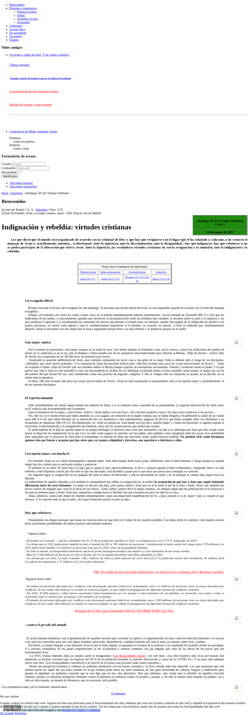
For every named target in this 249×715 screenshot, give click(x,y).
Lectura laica (17, 29)
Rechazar (20, 713)
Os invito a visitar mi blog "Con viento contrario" (39, 54)
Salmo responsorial (110, 271)
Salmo (21, 15)
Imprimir (42, 209)
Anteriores (15, 25)
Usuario (6, 164)
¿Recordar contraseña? (23, 186)
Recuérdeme (9, 172)
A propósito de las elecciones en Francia (34, 91)
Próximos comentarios (23, 8)
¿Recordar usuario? (21, 183)
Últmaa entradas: (19, 65)
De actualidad (17, 32)
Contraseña (9, 168)
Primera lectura (88, 271)
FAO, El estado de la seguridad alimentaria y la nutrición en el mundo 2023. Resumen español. (159, 572)
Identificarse (10, 176)
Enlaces (14, 39)
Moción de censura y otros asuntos (30, 104)
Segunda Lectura (27, 18)
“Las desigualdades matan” (129, 655)
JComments (118, 693)
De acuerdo (7, 713)
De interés (15, 36)
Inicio (5, 193)
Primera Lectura (27, 11)
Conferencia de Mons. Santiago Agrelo (33, 131)
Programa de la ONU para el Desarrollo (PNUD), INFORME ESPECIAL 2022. (124, 610)
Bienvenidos (17, 4)
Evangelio (23, 22)
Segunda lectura (137, 271)
